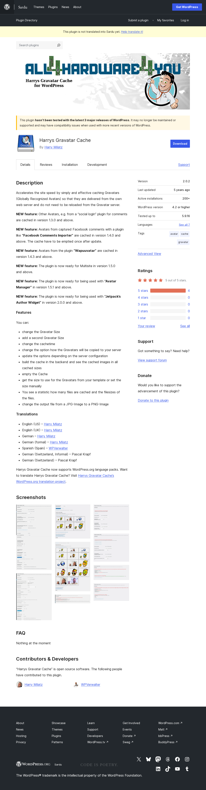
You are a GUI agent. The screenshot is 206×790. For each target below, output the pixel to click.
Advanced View (149, 254)
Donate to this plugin (153, 400)
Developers (95, 736)
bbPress (165, 736)
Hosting (21, 736)
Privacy (21, 742)
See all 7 (184, 224)
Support (184, 165)
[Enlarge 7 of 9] (124, 539)
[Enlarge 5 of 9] (85, 600)
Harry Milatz (53, 147)
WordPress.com (170, 723)
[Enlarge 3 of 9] (85, 510)
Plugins (56, 736)
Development (97, 165)
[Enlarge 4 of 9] (85, 547)
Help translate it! (132, 31)
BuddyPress (168, 742)
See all (185, 326)
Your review (146, 326)
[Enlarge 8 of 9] (124, 570)
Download (180, 143)
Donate (129, 736)
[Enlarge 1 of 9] (46, 510)
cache (184, 233)
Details (25, 165)
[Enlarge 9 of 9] (124, 589)
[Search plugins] (59, 45)
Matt (163, 729)
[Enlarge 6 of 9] (124, 510)
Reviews (46, 165)
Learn (91, 723)
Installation (70, 165)
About (20, 723)
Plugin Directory (26, 20)
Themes (57, 729)
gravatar (183, 242)
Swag (128, 742)
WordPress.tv (98, 742)
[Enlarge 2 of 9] (46, 579)
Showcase (59, 723)
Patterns (57, 742)
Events (127, 729)
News (20, 729)
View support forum (152, 360)
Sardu (58, 764)
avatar (174, 233)
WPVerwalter (58, 448)
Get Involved (131, 723)
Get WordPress (187, 7)
